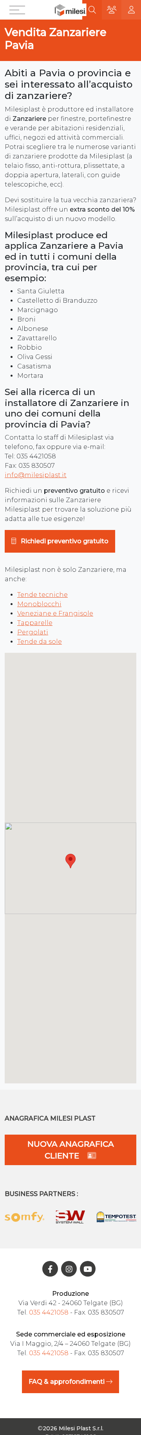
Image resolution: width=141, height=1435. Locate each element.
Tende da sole (39, 641)
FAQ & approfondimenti (67, 1381)
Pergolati (32, 632)
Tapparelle (34, 623)
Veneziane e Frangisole (55, 613)
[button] (19, 10)
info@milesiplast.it (36, 475)
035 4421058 (49, 1312)
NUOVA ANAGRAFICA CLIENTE (70, 1149)
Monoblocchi (39, 604)
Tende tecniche (42, 594)
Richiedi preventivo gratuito (63, 541)
